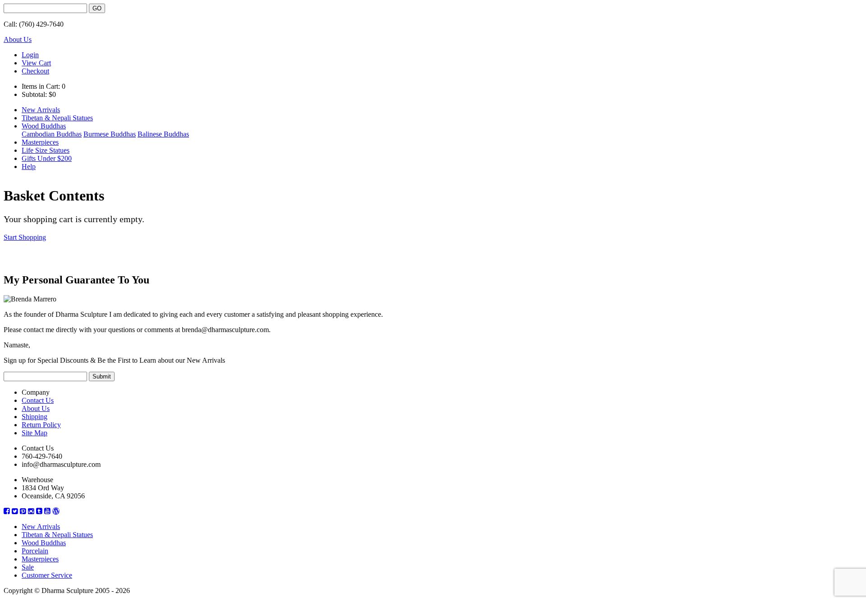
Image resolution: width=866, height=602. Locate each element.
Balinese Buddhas (163, 134)
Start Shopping (25, 237)
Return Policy (41, 425)
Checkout (35, 71)
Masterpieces (40, 142)
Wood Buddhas (44, 126)
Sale (28, 567)
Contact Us (38, 400)
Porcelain (35, 551)
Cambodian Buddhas (52, 134)
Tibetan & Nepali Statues (57, 118)
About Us (18, 39)
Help (29, 166)
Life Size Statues (45, 150)
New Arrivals (41, 110)
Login (30, 55)
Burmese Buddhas (109, 134)
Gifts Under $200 (47, 158)
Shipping (34, 416)
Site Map (34, 433)
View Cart (36, 63)
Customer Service (47, 575)
